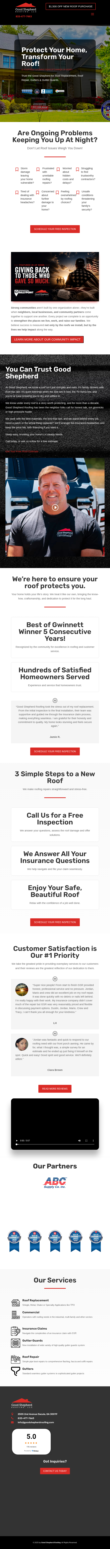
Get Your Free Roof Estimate (21, 451)
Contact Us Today (55, 1471)
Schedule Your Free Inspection (55, 229)
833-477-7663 (26, 1418)
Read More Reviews (55, 1089)
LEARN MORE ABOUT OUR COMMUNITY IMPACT (47, 339)
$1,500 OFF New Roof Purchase (71, 6)
